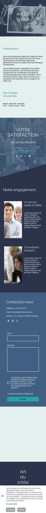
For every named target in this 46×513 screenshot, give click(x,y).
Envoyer (23, 399)
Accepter (10, 510)
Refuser (21, 510)
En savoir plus (11, 504)
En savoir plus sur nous (23, 151)
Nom (9, 333)
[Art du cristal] (23, 27)
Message (10, 345)
